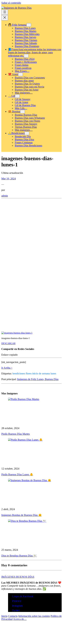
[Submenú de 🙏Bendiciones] (27, 133)
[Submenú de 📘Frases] (26, 56)
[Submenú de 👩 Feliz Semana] (28, 25)
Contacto (13, 616)
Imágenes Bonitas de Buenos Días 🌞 (21, 515)
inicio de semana (41, 373)
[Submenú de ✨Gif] (17, 96)
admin (4, 195)
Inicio (4, 616)
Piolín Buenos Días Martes (15, 433)
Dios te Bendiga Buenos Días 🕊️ (19, 555)
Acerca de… (20, 619)
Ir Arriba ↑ (6, 367)
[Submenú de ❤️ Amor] (20, 74)
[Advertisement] (31, 233)
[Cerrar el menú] (4, 17)
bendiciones (18, 373)
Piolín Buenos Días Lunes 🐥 (17, 474)
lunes (53, 373)
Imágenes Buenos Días (17, 576)
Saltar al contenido (11, 2)
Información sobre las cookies (34, 616)
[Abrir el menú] (4, 12)
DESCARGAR (8, 343)
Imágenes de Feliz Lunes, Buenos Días (37, 379)
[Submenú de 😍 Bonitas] (22, 111)
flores (29, 373)
